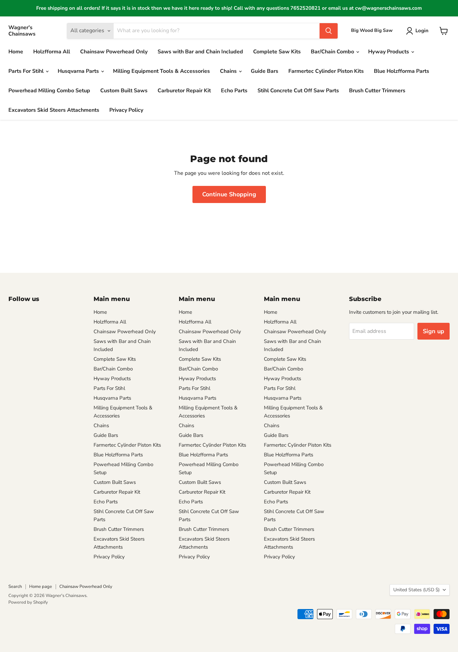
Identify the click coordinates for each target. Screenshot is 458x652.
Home (15, 51)
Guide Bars (264, 71)
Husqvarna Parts (79, 71)
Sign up (433, 331)
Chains (229, 71)
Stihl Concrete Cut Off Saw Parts (298, 90)
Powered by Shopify (28, 602)
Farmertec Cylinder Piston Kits (326, 71)
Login (421, 30)
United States (416, 590)
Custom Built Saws (124, 90)
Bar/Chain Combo (333, 51)
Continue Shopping (229, 194)
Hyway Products (389, 51)
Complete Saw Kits (277, 51)
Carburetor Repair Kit (184, 90)
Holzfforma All (51, 51)
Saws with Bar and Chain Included (200, 51)
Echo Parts (234, 90)
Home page (40, 587)
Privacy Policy (126, 110)
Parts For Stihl (26, 71)
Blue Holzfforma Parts (401, 71)
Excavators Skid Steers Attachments (53, 110)
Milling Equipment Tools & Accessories (161, 71)
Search (15, 587)
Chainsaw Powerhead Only (114, 51)
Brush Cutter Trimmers (377, 90)
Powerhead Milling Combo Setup (49, 90)
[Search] (329, 31)
